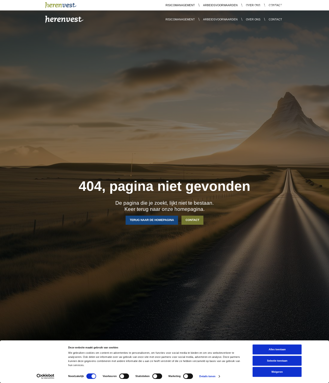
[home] (64, 19)
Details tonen (207, 376)
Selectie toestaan (277, 360)
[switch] (124, 376)
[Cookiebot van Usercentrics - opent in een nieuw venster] (45, 376)
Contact (275, 19)
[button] (180, 19)
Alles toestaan (277, 349)
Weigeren (277, 371)
